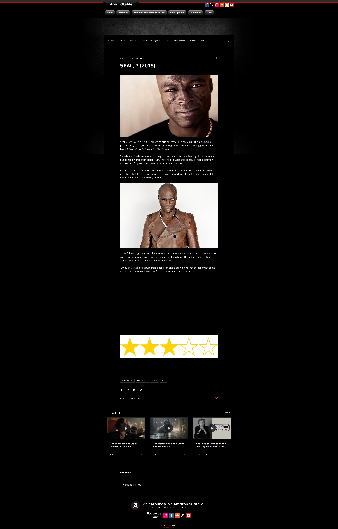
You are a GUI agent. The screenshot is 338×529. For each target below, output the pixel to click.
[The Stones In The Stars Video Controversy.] (126, 428)
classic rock (142, 380)
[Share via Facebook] (121, 389)
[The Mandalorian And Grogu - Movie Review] (169, 428)
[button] (227, 41)
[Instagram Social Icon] (217, 5)
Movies (133, 41)
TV (167, 41)
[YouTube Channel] (232, 5)
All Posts (110, 41)
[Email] (227, 5)
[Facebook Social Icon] (207, 5)
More (203, 41)
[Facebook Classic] (171, 515)
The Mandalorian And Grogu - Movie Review (169, 445)
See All (228, 412)
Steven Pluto (127, 380)
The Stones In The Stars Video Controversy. (123, 445)
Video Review (179, 41)
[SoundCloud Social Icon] (222, 5)
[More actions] (216, 58)
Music (122, 41)
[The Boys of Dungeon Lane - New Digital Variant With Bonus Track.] (212, 428)
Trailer (193, 41)
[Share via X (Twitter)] (128, 389)
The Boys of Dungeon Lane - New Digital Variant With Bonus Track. (211, 445)
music (154, 380)
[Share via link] (141, 389)
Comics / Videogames (151, 41)
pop (163, 380)
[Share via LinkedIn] (134, 389)
